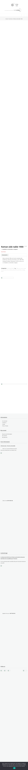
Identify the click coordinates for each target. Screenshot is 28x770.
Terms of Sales (5, 425)
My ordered (4, 435)
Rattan (12, 268)
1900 (17, 268)
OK (14, 768)
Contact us (4, 422)
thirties (16, 269)
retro (8, 269)
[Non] (26, 766)
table (14, 269)
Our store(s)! (4, 421)
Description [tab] (4, 255)
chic (19, 268)
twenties (19, 269)
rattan (5, 269)
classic (22, 268)
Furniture (11, 18)
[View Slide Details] (14, 396)
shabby (10, 269)
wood (2, 271)
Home (7, 18)
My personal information (7, 434)
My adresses (4, 437)
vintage (23, 269)
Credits (3, 424)
